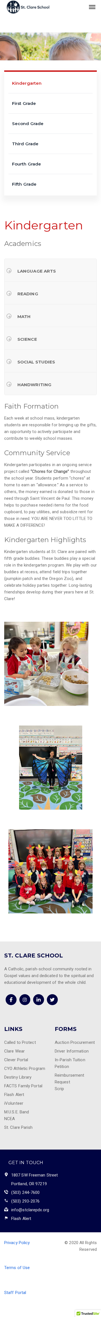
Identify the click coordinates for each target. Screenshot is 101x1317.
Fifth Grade (24, 184)
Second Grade (27, 123)
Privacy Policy (17, 1242)
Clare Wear (14, 1051)
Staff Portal (15, 1292)
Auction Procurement (75, 1042)
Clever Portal (16, 1059)
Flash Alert (14, 1094)
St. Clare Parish (18, 1127)
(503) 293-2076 (25, 1201)
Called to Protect (20, 1042)
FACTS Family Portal (23, 1085)
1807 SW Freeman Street (34, 1175)
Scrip (59, 1088)
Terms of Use (17, 1267)
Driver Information (72, 1051)
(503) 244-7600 (25, 1192)
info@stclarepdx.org (30, 1209)
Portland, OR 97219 (29, 1183)
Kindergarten (27, 83)
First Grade (24, 103)
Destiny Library (18, 1077)
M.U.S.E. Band (16, 1112)
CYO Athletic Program (24, 1068)
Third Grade (25, 143)
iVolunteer (13, 1103)
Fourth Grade (26, 164)
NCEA (9, 1118)
